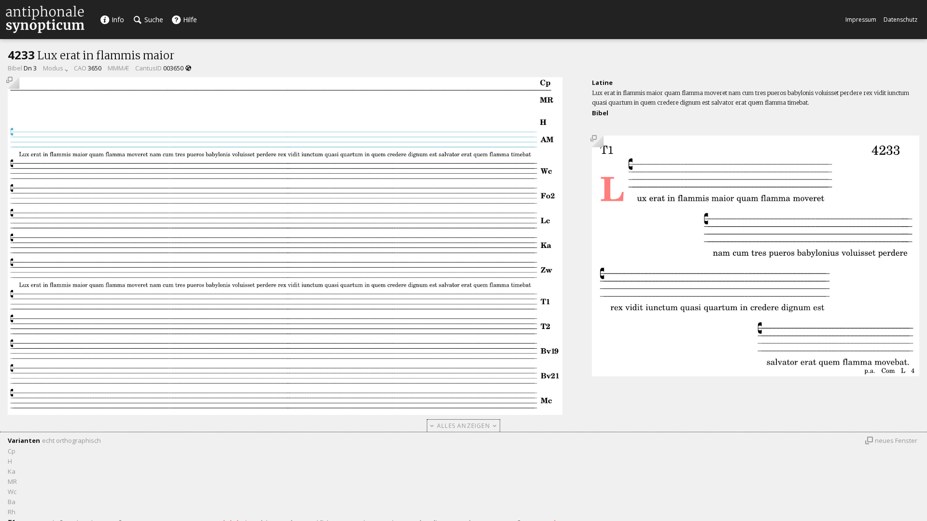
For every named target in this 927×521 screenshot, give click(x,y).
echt (48, 440)
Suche (152, 19)
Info (117, 19)
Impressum (860, 19)
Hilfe (189, 19)
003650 (173, 68)
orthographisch (78, 440)
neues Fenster (896, 440)
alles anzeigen (463, 426)
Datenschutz (900, 19)
